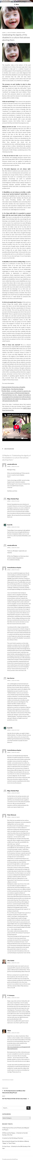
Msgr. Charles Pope (18, 32)
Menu (17, 4)
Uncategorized (9, 448)
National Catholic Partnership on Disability (13, 387)
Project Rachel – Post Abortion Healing (12, 389)
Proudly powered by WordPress (10, 1159)
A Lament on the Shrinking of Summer (12, 1138)
